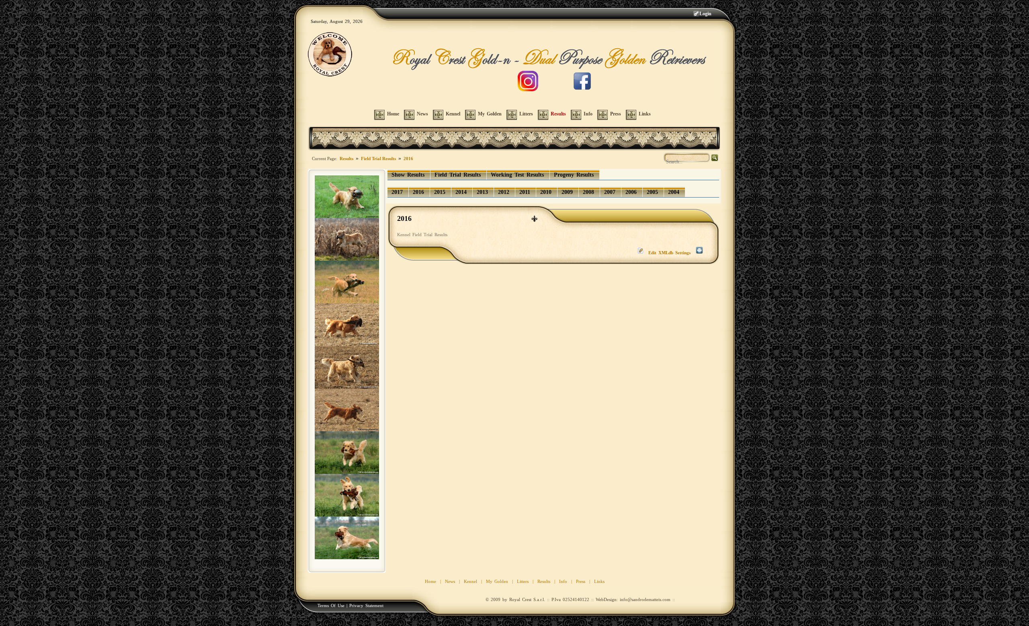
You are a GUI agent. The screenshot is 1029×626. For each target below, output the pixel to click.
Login (705, 13)
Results (346, 158)
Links (599, 581)
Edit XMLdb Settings (669, 252)
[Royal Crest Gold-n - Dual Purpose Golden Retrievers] (330, 56)
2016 (408, 158)
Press (580, 581)
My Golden (497, 581)
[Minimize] (534, 218)
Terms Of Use (331, 605)
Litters (523, 581)
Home (430, 581)
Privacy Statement (366, 605)
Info (563, 581)
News (450, 581)
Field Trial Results (378, 158)
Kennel (470, 581)
